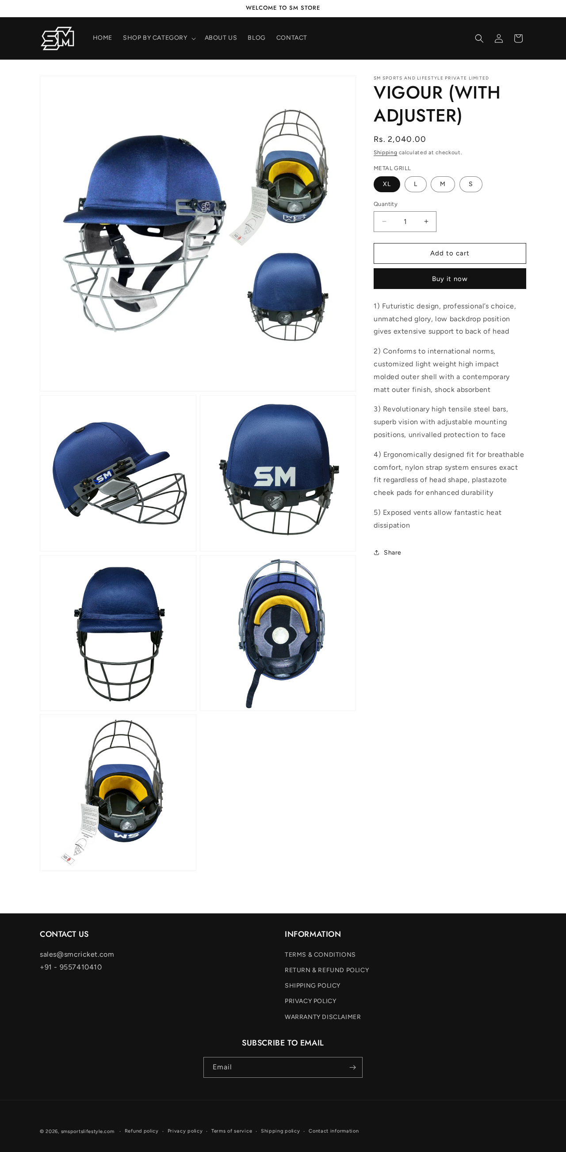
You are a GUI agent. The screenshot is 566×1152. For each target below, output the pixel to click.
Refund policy (142, 1131)
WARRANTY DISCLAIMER (323, 1017)
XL (387, 184)
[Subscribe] (352, 1067)
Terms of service (231, 1131)
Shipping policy (280, 1131)
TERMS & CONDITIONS (320, 954)
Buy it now (450, 278)
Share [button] (393, 552)
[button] (158, 38)
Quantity (386, 204)
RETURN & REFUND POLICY (327, 970)
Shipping (386, 152)
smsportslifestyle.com (88, 1131)
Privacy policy (185, 1131)
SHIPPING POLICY (312, 985)
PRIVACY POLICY (310, 1001)
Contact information (334, 1131)
